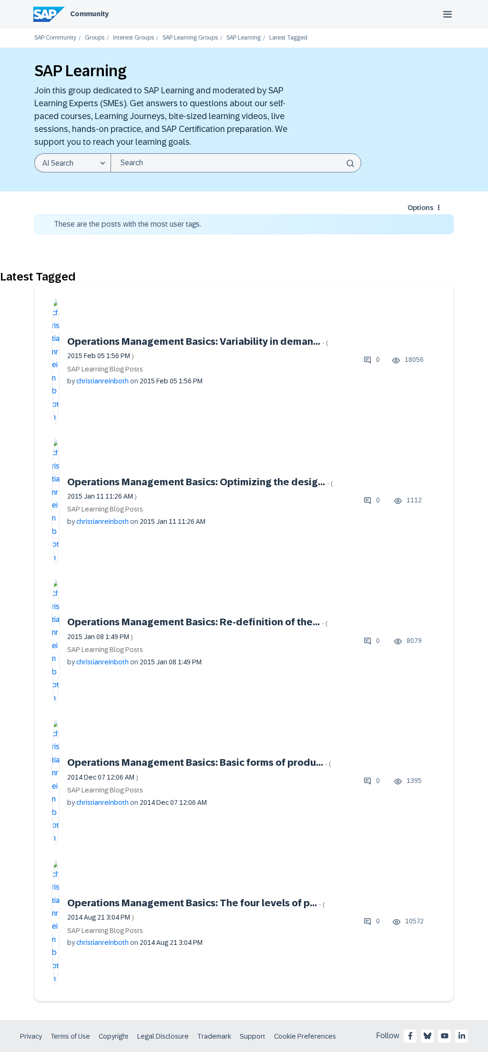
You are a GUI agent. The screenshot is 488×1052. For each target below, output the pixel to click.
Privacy (31, 1036)
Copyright (114, 1036)
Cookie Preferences (305, 1036)
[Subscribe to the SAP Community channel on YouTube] (444, 1036)
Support (252, 1036)
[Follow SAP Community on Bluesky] (427, 1036)
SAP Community (55, 38)
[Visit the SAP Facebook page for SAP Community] (410, 1036)
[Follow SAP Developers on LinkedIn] (462, 1036)
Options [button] (420, 207)
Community (89, 14)
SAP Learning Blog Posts (105, 369)
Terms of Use (70, 1036)
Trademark (214, 1036)
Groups (94, 38)
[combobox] (236, 162)
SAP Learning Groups (190, 38)
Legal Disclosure (163, 1036)
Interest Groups (133, 38)
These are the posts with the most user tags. (127, 224)
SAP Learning (243, 38)
